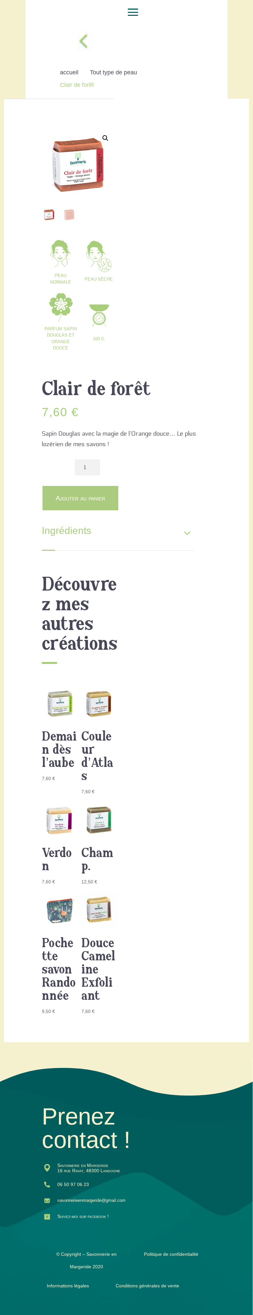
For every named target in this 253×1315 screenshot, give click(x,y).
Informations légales (68, 1285)
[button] (105, 138)
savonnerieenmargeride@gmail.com (91, 1200)
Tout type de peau (113, 72)
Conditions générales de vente (147, 1285)
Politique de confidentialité (171, 1254)
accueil (69, 72)
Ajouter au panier (80, 498)
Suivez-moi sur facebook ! (83, 1216)
